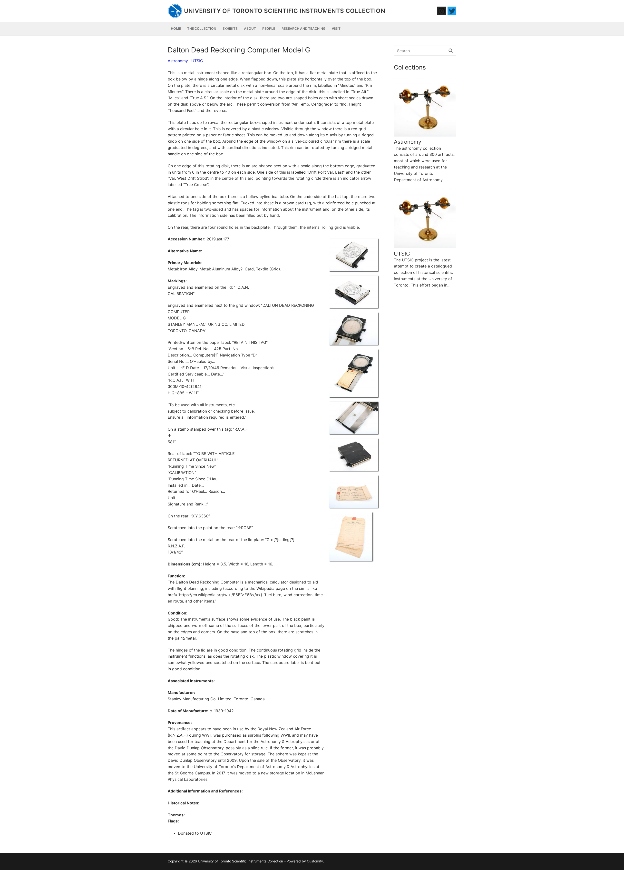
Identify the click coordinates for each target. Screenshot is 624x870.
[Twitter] (452, 11)
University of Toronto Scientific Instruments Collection (284, 10)
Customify (315, 861)
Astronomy (178, 60)
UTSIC (197, 60)
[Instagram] (441, 11)
